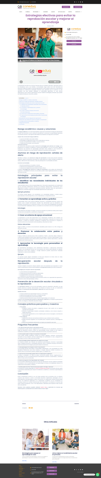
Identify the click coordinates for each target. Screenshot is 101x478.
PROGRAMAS (35, 11)
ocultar (26, 98)
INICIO (20, 11)
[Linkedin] (80, 2)
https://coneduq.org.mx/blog (42, 368)
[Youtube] (82, 2)
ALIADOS (53, 11)
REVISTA (70, 11)
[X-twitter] (76, 2)
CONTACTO (77, 11)
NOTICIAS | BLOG (61, 11)
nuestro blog (44, 387)
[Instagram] (78, 2)
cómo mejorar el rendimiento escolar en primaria (64, 454)
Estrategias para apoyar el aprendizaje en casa (31, 454)
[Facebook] (75, 2)
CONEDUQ (27, 11)
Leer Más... (24, 460)
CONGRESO (45, 11)
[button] (29, 408)
